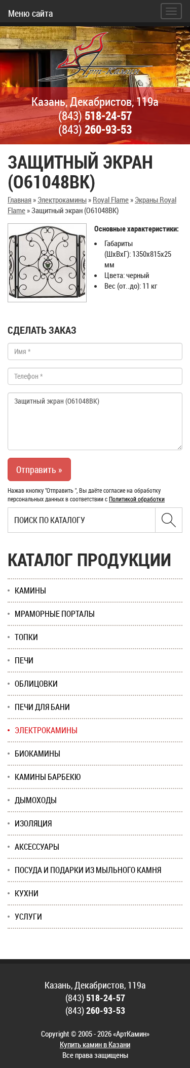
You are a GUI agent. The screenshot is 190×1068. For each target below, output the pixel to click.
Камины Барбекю (48, 776)
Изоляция (33, 823)
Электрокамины (62, 199)
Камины (30, 590)
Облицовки (36, 683)
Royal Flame (111, 199)
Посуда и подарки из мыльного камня (88, 870)
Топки (26, 637)
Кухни (27, 893)
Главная (19, 199)
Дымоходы (36, 800)
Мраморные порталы (55, 613)
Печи (24, 660)
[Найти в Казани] (168, 520)
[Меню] (171, 11)
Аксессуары (37, 846)
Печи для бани (42, 707)
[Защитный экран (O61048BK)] (47, 262)
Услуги (28, 916)
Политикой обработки (137, 499)
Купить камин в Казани (95, 1044)
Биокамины (37, 753)
